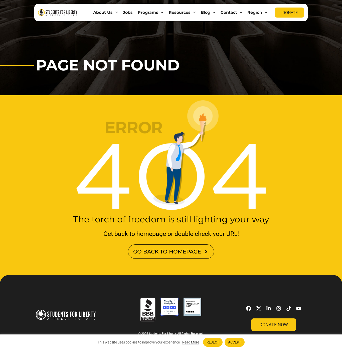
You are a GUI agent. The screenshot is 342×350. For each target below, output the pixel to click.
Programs (148, 12)
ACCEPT (234, 342)
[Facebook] (249, 308)
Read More (190, 342)
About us (103, 12)
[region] (171, 342)
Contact (229, 12)
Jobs (128, 12)
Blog (205, 12)
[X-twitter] (259, 308)
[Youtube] (299, 308)
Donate (290, 12)
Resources (180, 12)
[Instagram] (279, 308)
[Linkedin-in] (269, 308)
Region (254, 12)
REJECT (213, 342)
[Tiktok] (289, 308)
